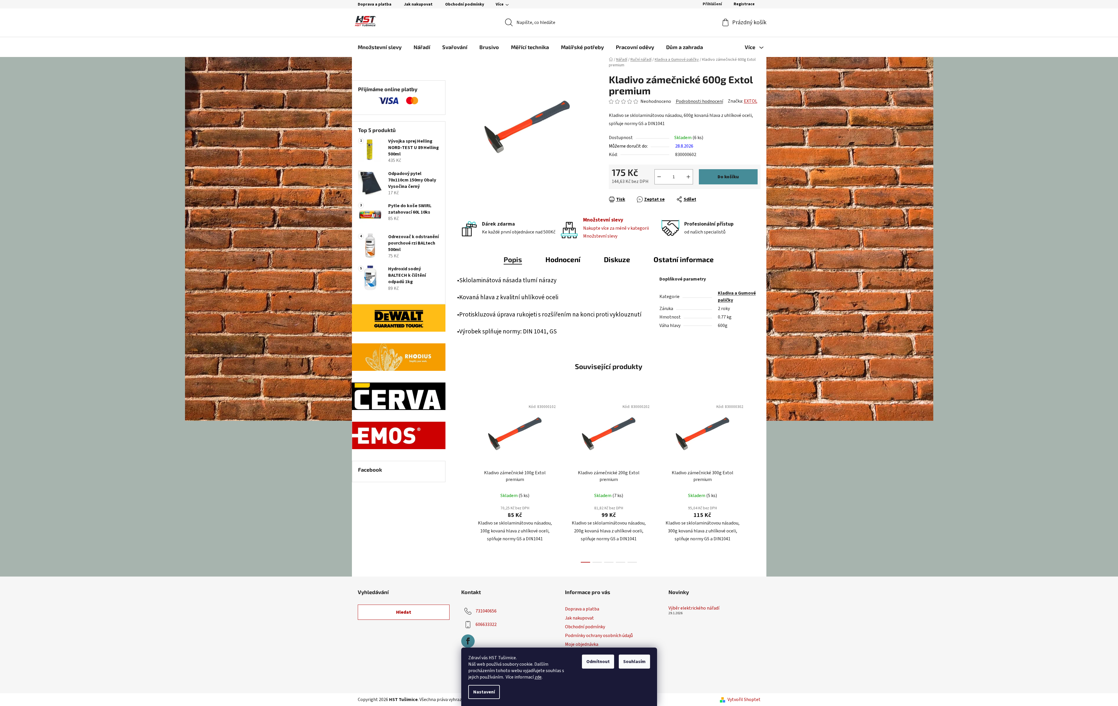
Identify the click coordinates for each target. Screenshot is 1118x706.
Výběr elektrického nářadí (693, 608)
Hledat (403, 612)
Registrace (744, 4)
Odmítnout (598, 661)
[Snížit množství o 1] (659, 176)
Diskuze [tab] (617, 259)
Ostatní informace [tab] (684, 259)
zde (538, 677)
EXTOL (750, 101)
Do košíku (728, 177)
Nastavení (484, 692)
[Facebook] (468, 641)
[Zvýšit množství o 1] (688, 176)
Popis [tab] (513, 259)
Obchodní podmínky (464, 4)
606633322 (486, 624)
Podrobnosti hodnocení (699, 101)
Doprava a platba (374, 4)
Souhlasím (634, 661)
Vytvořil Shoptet (744, 699)
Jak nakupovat (418, 4)
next (756, 479)
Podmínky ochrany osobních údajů (599, 635)
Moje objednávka (581, 644)
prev (461, 479)
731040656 (486, 611)
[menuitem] (379, 47)
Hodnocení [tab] (562, 259)
